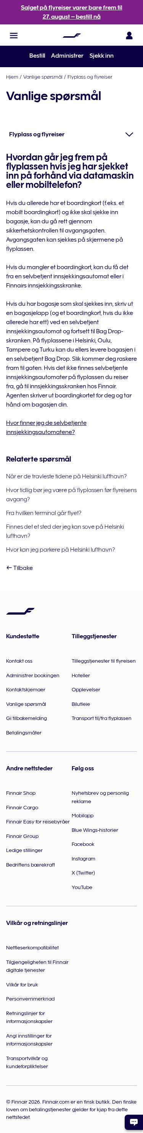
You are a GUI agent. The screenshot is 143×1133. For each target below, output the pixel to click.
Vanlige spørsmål (43, 77)
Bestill (37, 55)
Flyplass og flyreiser (89, 77)
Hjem (12, 77)
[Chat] (134, 1122)
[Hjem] (72, 35)
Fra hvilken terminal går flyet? (43, 513)
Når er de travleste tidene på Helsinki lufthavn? (66, 476)
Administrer (67, 55)
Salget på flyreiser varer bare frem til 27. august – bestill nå (71, 12)
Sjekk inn (102, 55)
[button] (13, 35)
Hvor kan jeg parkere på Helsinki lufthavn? (60, 549)
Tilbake (22, 568)
